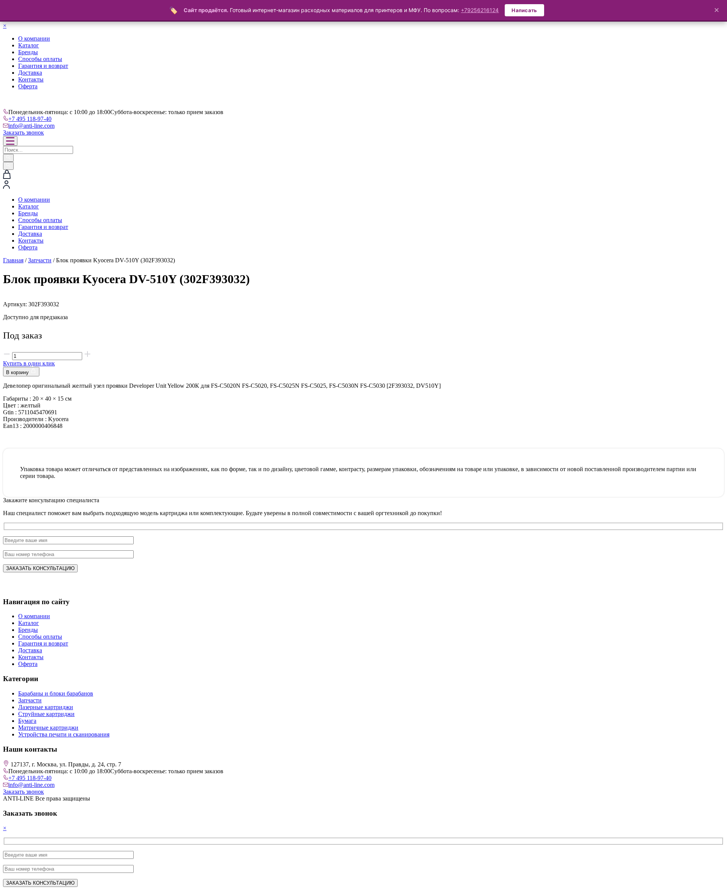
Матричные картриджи (48, 727)
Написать (524, 10)
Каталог (28, 45)
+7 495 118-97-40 (29, 119)
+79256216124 (480, 10)
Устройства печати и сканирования (63, 734)
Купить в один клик (29, 363)
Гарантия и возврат (43, 66)
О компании (34, 38)
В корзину (18, 372)
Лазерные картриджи (45, 707)
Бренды (28, 52)
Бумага (27, 721)
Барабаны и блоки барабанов (55, 693)
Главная (13, 260)
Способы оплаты (40, 59)
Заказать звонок (23, 132)
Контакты (31, 79)
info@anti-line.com (31, 125)
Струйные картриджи (46, 714)
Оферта (27, 86)
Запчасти (39, 260)
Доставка (30, 72)
